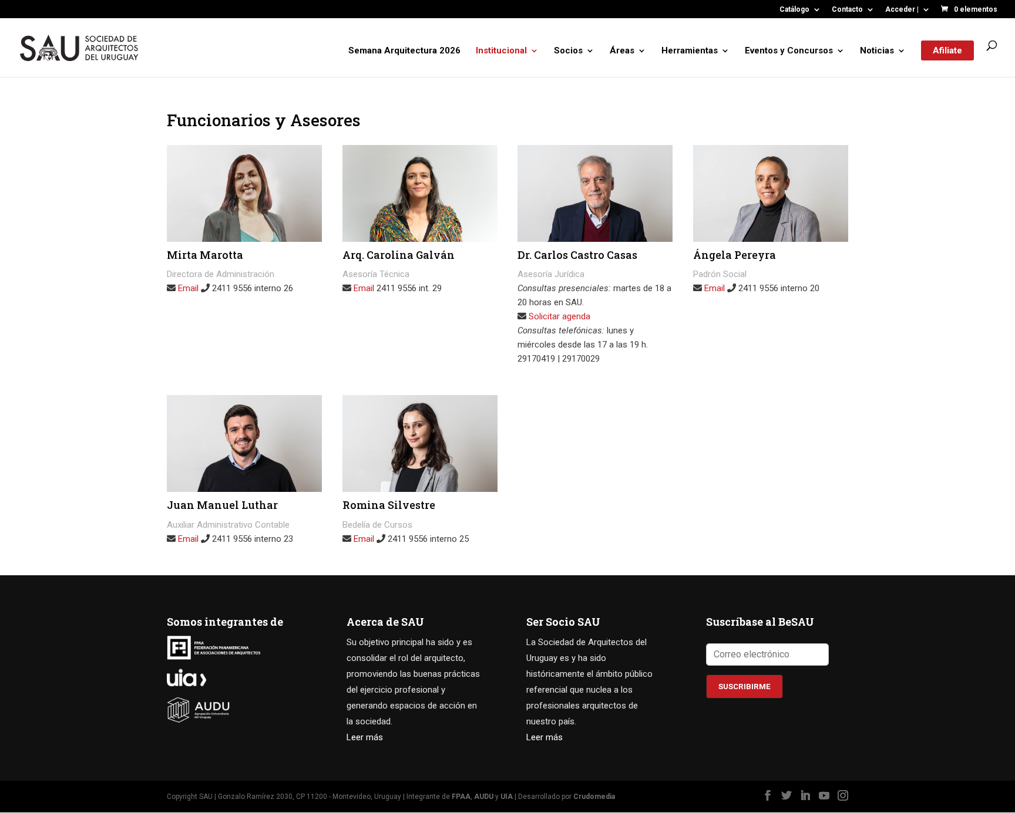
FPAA (461, 796)
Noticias (877, 51)
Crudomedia (594, 796)
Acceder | (902, 10)
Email (188, 288)
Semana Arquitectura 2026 (404, 51)
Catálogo (794, 10)
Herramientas (689, 51)
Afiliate (947, 50)
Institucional (501, 51)
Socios (568, 51)
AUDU (483, 796)
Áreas (622, 51)
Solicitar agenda (558, 316)
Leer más (365, 737)
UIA (506, 796)
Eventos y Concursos (789, 51)
